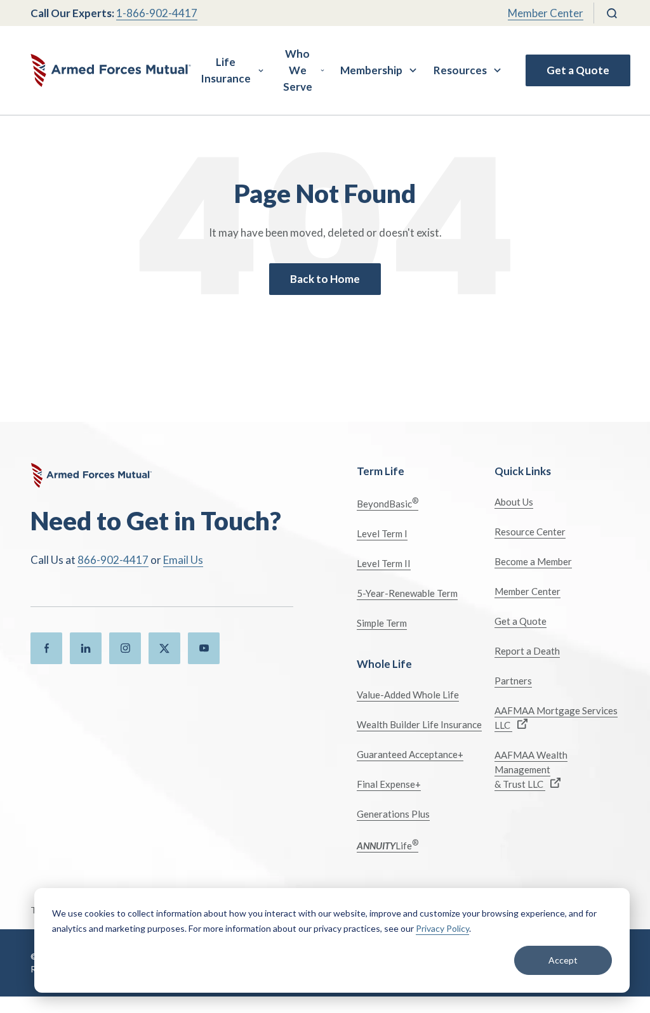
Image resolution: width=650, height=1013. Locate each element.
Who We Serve (297, 70)
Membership (371, 70)
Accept (563, 960)
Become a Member (533, 561)
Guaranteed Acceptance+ (410, 754)
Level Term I (382, 533)
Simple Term (382, 623)
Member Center (545, 13)
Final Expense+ (389, 784)
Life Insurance (226, 70)
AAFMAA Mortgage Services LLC (556, 718)
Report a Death (527, 651)
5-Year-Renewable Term (407, 593)
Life (387, 844)
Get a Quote (578, 70)
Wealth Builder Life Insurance (419, 724)
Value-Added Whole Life (408, 694)
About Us (513, 501)
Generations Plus (393, 814)
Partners (513, 680)
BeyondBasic (387, 502)
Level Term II (384, 563)
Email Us (183, 559)
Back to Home (325, 278)
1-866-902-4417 (156, 13)
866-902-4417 (113, 559)
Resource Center (530, 531)
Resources (460, 70)
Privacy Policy (442, 928)
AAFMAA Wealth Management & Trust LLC (530, 769)
